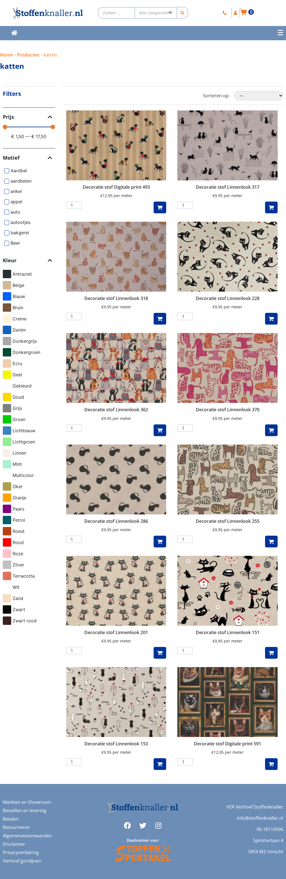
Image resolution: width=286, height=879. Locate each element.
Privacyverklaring (21, 852)
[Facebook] (128, 826)
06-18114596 (270, 829)
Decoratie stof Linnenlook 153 (116, 744)
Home (6, 55)
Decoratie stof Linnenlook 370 (227, 410)
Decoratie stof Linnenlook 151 (227, 632)
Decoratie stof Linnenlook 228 (227, 298)
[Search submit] (182, 12)
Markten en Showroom (27, 802)
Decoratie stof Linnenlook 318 (116, 298)
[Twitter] (143, 826)
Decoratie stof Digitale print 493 (116, 187)
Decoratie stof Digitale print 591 (227, 744)
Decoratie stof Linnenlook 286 (116, 521)
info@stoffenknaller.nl (260, 818)
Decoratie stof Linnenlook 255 (227, 521)
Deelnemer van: (143, 840)
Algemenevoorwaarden (27, 836)
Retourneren (16, 827)
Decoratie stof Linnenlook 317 (227, 187)
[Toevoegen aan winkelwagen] (160, 207)
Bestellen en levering (24, 810)
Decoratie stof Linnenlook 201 (116, 632)
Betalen (11, 819)
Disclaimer (14, 844)
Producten (28, 55)
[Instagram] (158, 826)
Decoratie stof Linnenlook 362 (116, 410)
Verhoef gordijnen (22, 861)
